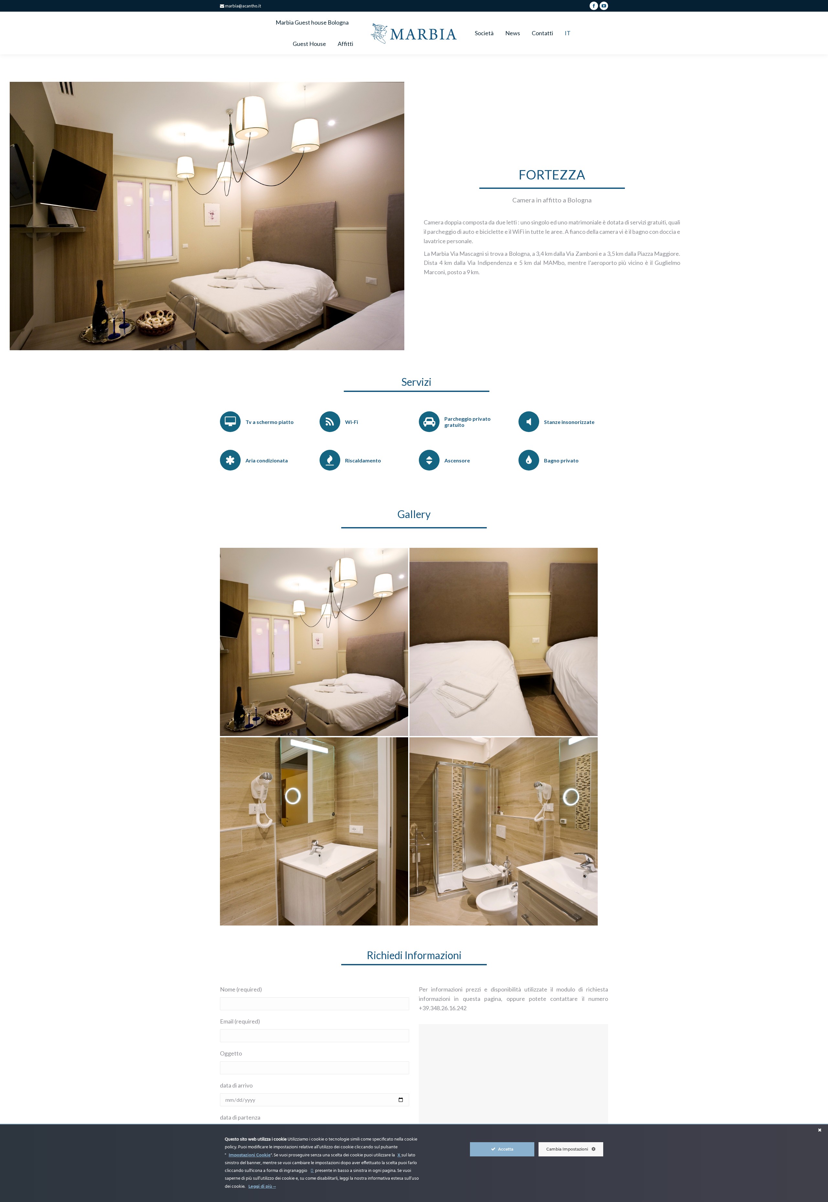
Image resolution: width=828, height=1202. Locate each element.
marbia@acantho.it (242, 5)
